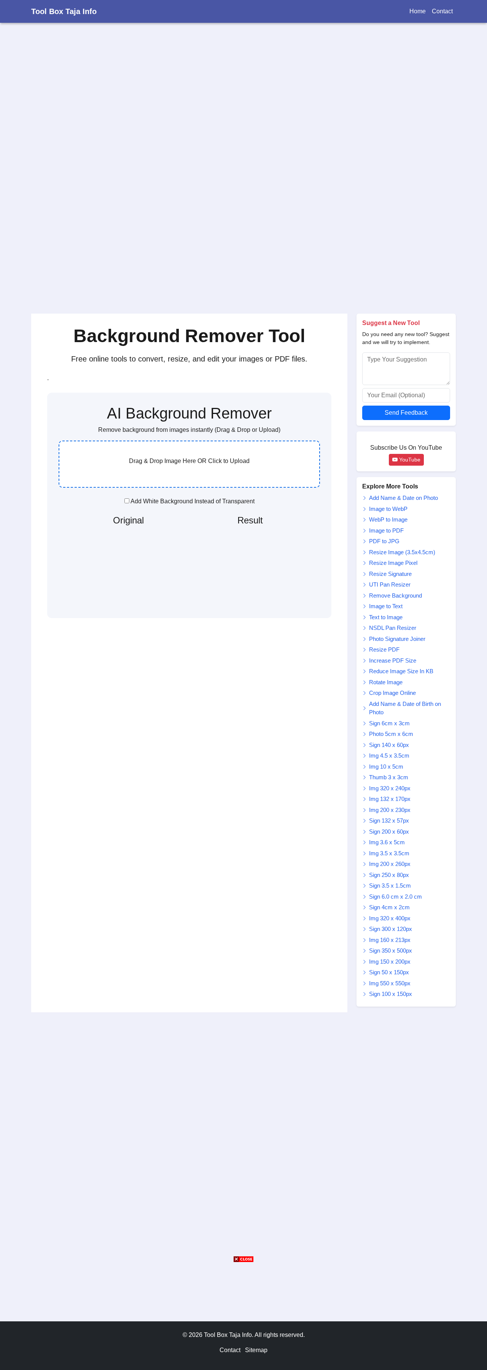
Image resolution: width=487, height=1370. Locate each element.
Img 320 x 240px (390, 788)
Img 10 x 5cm (386, 766)
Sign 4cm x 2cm (389, 907)
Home (417, 11)
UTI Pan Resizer (390, 584)
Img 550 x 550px (390, 983)
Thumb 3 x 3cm (388, 777)
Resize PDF (384, 649)
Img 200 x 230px (390, 810)
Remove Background (395, 595)
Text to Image (386, 617)
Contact (442, 11)
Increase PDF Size (392, 660)
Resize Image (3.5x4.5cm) (402, 552)
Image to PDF (386, 530)
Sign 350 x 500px (390, 950)
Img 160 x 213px (390, 940)
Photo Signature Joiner (397, 639)
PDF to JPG (384, 541)
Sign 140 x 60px (389, 745)
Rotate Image (386, 682)
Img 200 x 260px (390, 864)
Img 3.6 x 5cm (387, 842)
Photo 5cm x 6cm (391, 734)
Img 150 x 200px (390, 961)
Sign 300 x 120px (390, 929)
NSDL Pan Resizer (392, 628)
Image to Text (386, 606)
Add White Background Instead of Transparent (192, 501)
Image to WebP (388, 509)
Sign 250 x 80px (389, 875)
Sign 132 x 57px (389, 820)
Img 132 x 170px (390, 799)
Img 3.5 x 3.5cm (389, 853)
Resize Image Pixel (393, 563)
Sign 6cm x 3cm (389, 723)
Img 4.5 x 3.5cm (389, 755)
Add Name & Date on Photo (403, 498)
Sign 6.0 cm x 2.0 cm (395, 896)
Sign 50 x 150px (389, 972)
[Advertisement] (228, 163)
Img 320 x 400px (390, 918)
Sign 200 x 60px (389, 831)
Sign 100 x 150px (390, 994)
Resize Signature (390, 574)
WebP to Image (388, 519)
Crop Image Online (392, 693)
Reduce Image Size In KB (401, 671)
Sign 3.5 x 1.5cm (390, 885)
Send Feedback (406, 412)
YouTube (409, 460)
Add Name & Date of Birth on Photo (405, 708)
